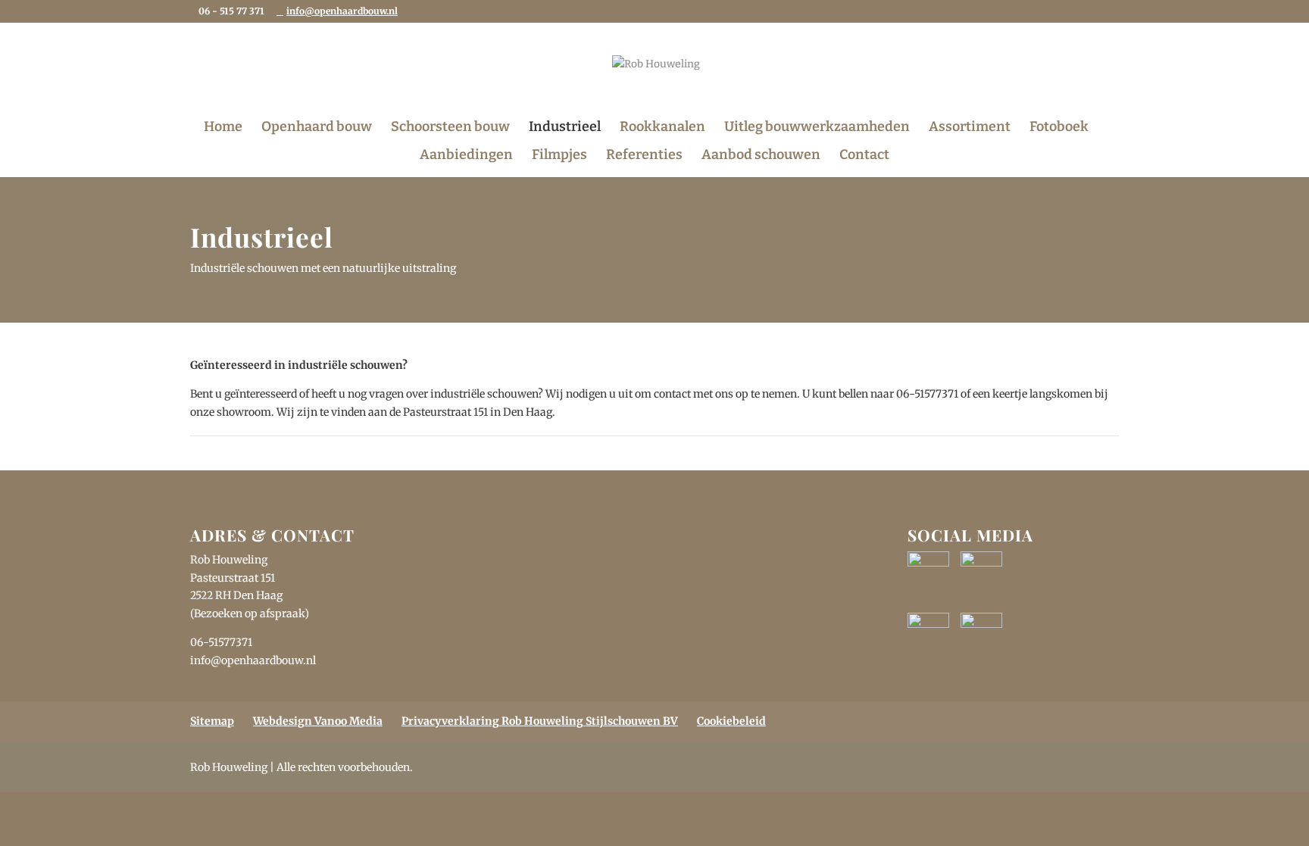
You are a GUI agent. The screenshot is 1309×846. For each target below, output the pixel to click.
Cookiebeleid (731, 721)
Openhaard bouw (316, 128)
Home (223, 128)
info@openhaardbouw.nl (253, 660)
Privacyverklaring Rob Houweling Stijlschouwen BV (539, 721)
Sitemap (212, 721)
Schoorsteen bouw (450, 128)
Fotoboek (1059, 128)
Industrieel (565, 128)
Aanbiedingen (466, 156)
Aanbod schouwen (760, 156)
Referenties (644, 156)
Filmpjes (559, 156)
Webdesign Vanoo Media (318, 721)
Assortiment (970, 128)
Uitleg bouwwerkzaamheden (817, 128)
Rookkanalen (662, 128)
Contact (864, 156)
